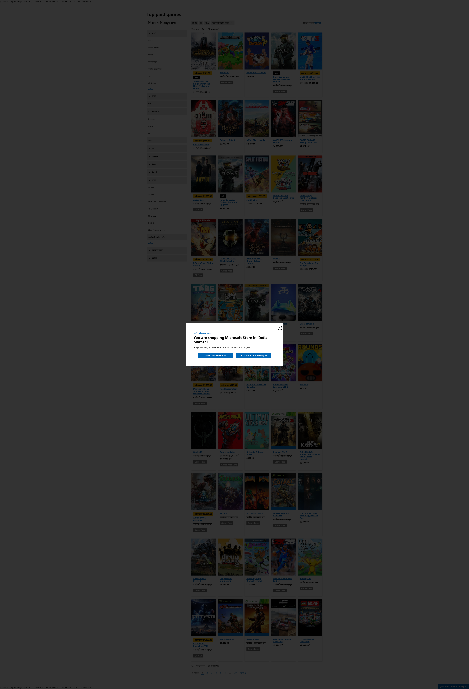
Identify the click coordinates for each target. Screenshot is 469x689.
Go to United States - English (253, 355)
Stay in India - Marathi (215, 355)
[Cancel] (279, 327)
